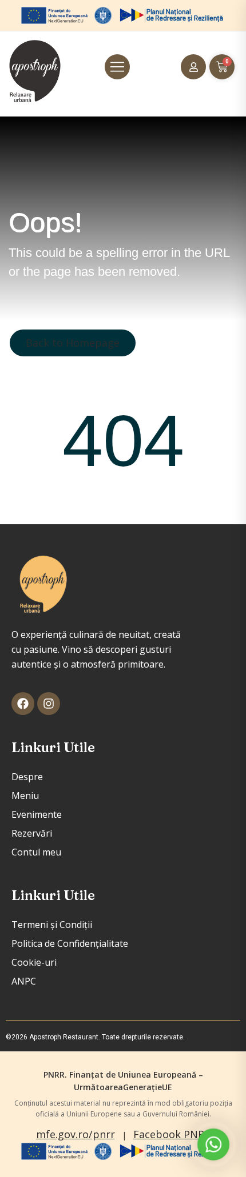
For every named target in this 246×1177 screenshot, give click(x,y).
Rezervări (31, 833)
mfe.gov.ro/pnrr (75, 1134)
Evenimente (36, 814)
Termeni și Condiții (51, 924)
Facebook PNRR (172, 1134)
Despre (27, 776)
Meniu (25, 795)
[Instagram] (48, 703)
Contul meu (36, 852)
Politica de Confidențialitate (69, 943)
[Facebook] (22, 703)
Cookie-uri (34, 962)
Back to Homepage (73, 343)
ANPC (23, 981)
